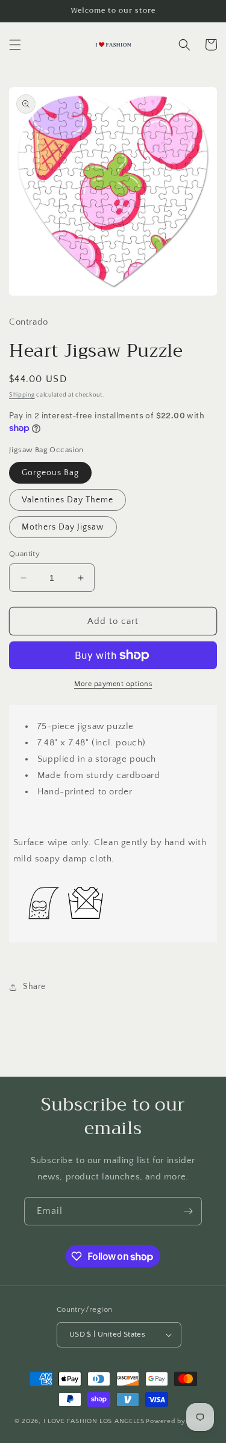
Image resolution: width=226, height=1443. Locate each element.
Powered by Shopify (179, 1421)
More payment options (113, 684)
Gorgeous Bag (50, 473)
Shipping (22, 395)
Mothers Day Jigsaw (63, 527)
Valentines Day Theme (67, 500)
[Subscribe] (188, 1211)
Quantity (24, 554)
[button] (15, 44)
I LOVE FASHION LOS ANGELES (94, 1421)
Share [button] (34, 986)
